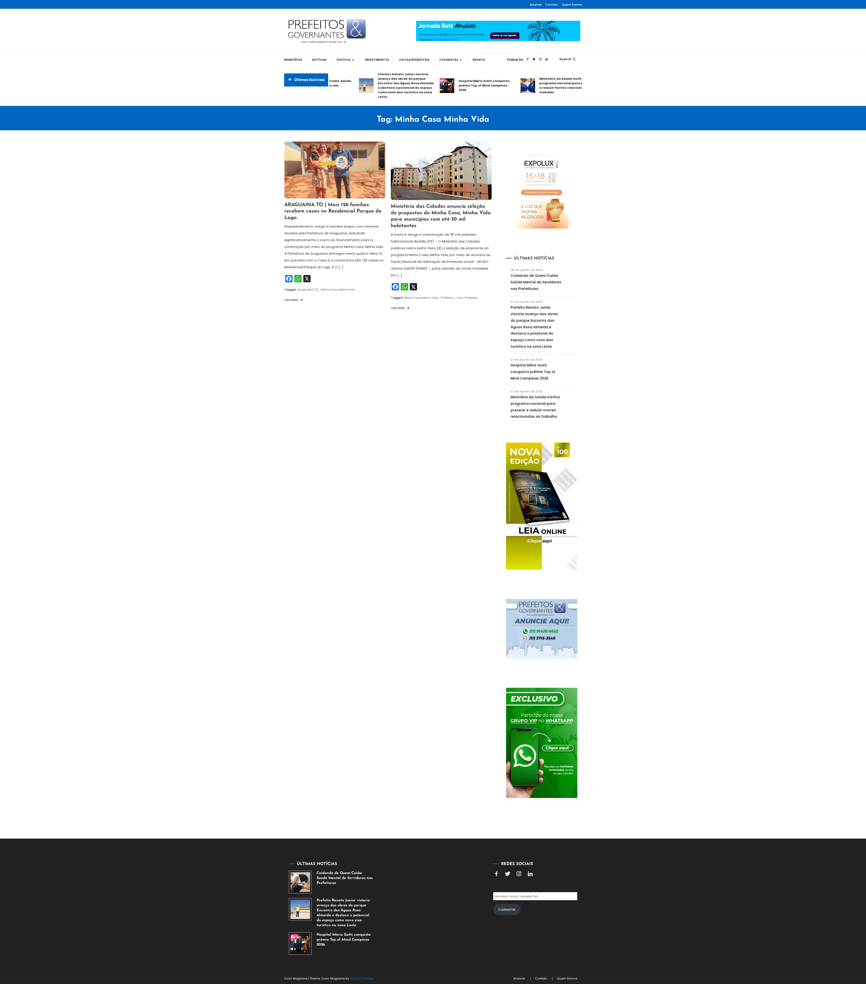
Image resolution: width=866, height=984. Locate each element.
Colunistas (448, 60)
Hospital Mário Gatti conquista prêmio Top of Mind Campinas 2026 (462, 85)
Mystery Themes (362, 978)
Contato (551, 4)
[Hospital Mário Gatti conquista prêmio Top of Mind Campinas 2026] (300, 943)
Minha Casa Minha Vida (338, 289)
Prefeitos (447, 298)
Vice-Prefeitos (467, 298)
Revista (479, 60)
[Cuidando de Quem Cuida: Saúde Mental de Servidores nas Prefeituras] (300, 882)
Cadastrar (507, 909)
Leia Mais (291, 300)
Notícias (319, 60)
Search (565, 59)
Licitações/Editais (414, 60)
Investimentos (377, 60)
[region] (807, 946)
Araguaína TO (307, 289)
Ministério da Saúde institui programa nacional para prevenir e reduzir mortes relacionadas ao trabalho (545, 85)
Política (343, 60)
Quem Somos (572, 4)
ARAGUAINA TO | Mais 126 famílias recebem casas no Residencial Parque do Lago (333, 211)
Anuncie (535, 4)
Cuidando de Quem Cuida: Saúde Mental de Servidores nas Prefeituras (536, 282)
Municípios (293, 60)
